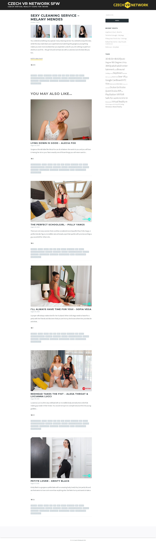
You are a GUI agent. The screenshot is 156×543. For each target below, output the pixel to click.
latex (109, 88)
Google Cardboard (113, 80)
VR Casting (121, 104)
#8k (77, 75)
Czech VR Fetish (35, 164)
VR (126, 101)
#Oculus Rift (54, 80)
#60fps (72, 75)
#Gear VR (64, 78)
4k (109, 59)
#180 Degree (47, 75)
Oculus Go (114, 87)
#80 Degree (74, 164)
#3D (59, 75)
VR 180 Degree (109, 104)
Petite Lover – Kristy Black (50, 481)
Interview (119, 84)
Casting (107, 73)
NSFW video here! (36, 58)
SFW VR (40, 75)
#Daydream (56, 78)
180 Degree (116, 62)
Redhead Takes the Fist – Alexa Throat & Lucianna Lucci (59, 395)
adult (114, 66)
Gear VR (122, 77)
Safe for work (111, 98)
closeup (111, 73)
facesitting (110, 77)
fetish (113, 77)
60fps (120, 59)
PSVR (121, 95)
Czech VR (33, 75)
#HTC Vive (85, 78)
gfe (127, 77)
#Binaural (49, 78)
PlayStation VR (112, 95)
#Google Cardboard (75, 78)
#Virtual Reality (36, 83)
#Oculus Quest (44, 80)
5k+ (112, 59)
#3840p (55, 75)
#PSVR (72, 80)
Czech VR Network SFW (80, 540)
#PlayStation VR (64, 80)
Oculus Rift (116, 91)
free (117, 77)
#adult (82, 75)
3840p (108, 66)
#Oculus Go (34, 80)
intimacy (124, 84)
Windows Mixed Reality (113, 106)
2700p (124, 62)
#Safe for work (80, 80)
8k (116, 59)
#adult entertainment (37, 78)
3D (106, 59)
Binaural (121, 69)
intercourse (113, 84)
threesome (108, 102)
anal (115, 70)
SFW (120, 98)
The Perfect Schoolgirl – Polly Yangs (58, 224)
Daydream (118, 73)
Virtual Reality (118, 102)
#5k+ (67, 75)
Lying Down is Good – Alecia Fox (53, 143)
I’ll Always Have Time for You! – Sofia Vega (61, 309)
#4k (63, 75)
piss (122, 91)
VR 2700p (115, 104)
